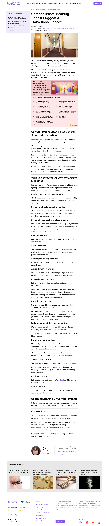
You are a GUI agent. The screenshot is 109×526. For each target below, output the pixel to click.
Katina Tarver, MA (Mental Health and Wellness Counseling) (59, 28)
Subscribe (98, 3)
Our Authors (40, 507)
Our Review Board (75, 3)
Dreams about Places (53, 9)
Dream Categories (32, 3)
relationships (71, 363)
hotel (45, 393)
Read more (60, 454)
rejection (74, 239)
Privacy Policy (40, 515)
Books (44, 3)
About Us (39, 510)
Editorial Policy (41, 518)
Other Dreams (40, 9)
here (47, 436)
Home (32, 9)
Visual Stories (63, 3)
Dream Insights (52, 3)
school (61, 380)
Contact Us (40, 521)
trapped (50, 344)
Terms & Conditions (42, 512)
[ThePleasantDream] (13, 3)
